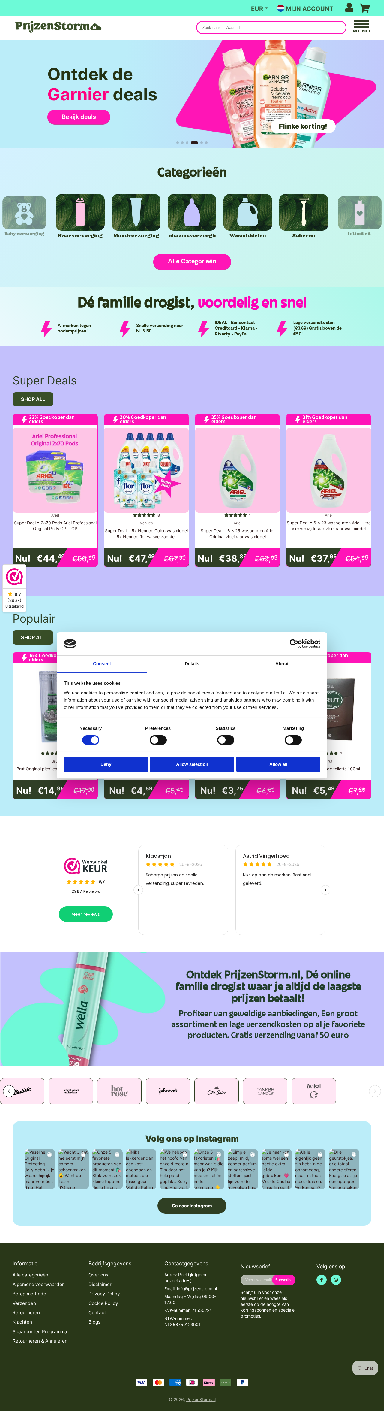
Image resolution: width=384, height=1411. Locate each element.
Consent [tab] (102, 663)
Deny (105, 764)
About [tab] (282, 663)
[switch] (158, 740)
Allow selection (192, 764)
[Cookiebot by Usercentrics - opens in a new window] (294, 643)
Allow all (278, 764)
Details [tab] (192, 663)
